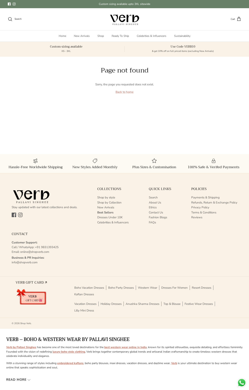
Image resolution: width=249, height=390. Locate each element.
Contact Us (156, 212)
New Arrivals (82, 36)
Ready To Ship (120, 36)
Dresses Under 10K (110, 217)
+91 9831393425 (47, 247)
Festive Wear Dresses (199, 304)
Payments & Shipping (205, 197)
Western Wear (147, 288)
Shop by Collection (109, 202)
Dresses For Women (174, 288)
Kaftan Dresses (84, 294)
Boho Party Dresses (121, 288)
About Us (155, 202)
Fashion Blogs (158, 217)
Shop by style (106, 197)
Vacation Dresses (85, 304)
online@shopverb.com (34, 252)
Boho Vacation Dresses (89, 288)
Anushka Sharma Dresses (142, 304)
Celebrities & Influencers (151, 36)
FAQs (152, 222)
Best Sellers (105, 212)
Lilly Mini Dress (84, 310)
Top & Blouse (172, 304)
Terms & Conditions (203, 212)
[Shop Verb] (124, 19)
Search (153, 197)
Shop (100, 36)
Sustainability (182, 36)
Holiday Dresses (111, 304)
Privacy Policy (200, 207)
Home (62, 36)
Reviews (196, 217)
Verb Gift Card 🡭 (31, 282)
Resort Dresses (201, 288)
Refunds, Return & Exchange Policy (214, 202)
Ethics (153, 207)
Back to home (124, 92)
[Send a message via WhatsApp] (241, 382)
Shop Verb (25, 323)
